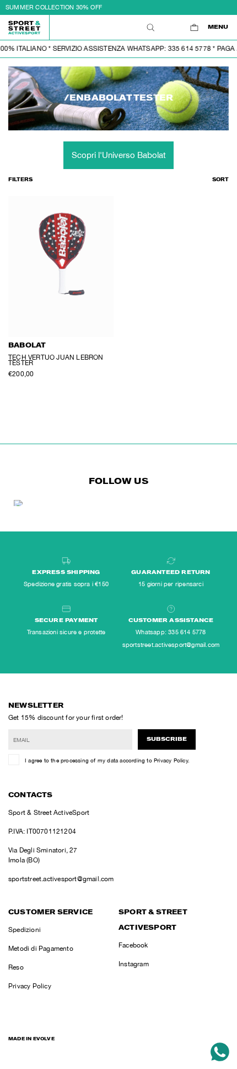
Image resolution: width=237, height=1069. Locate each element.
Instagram (133, 964)
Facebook (133, 945)
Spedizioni (24, 930)
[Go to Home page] (25, 27)
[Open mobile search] (150, 27)
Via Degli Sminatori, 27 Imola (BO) (43, 855)
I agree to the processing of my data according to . (107, 760)
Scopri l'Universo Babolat (119, 155)
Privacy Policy (171, 760)
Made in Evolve (31, 1039)
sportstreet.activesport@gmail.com (61, 879)
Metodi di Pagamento (40, 948)
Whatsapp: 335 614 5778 (171, 632)
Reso (16, 967)
